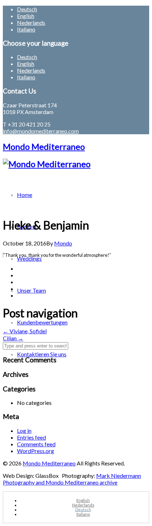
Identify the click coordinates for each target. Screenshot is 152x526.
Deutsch (27, 9)
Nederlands (31, 22)
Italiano (26, 29)
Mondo (63, 243)
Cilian (13, 338)
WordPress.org (35, 450)
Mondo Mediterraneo (44, 146)
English (25, 15)
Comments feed (36, 444)
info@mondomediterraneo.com (41, 131)
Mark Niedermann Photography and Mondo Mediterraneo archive (72, 479)
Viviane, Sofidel (25, 331)
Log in (24, 430)
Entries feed (31, 437)
